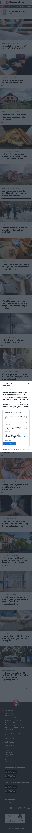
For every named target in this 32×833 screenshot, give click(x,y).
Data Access (16, 449)
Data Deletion (6, 449)
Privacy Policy (25, 449)
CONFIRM (10, 443)
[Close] (28, 383)
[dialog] (16, 416)
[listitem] (16, 413)
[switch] (25, 417)
